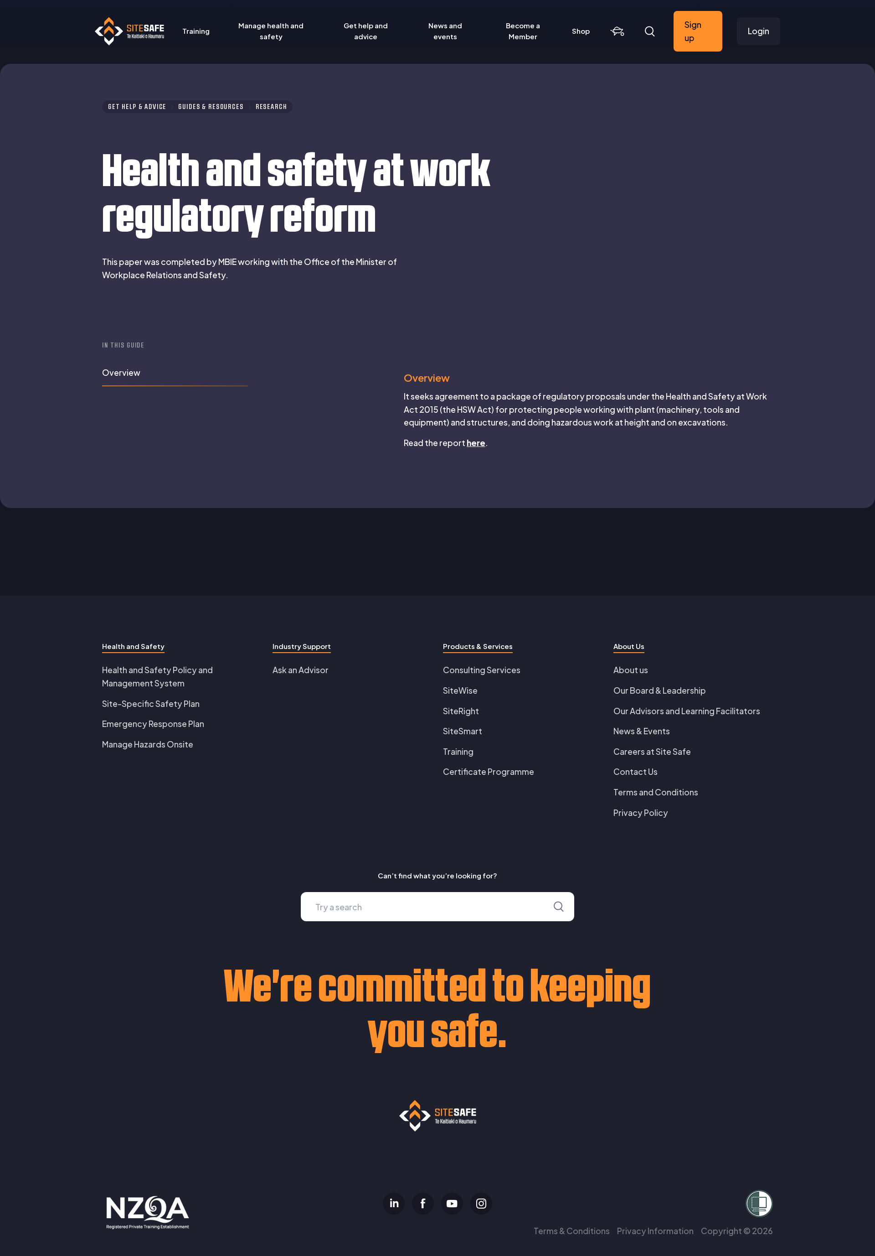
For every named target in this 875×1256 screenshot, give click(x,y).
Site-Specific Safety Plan (151, 703)
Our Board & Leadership (659, 690)
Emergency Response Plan (153, 723)
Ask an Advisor (301, 669)
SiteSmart (462, 731)
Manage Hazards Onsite (147, 744)
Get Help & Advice (137, 106)
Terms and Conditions (655, 792)
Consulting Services (481, 669)
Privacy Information (655, 1230)
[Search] (650, 31)
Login (758, 31)
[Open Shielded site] (663, 1203)
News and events (445, 30)
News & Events (641, 731)
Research (271, 106)
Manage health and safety (271, 30)
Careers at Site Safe (652, 751)
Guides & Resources (210, 106)
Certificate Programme (488, 771)
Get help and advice (366, 30)
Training (196, 30)
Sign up (693, 31)
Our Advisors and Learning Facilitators (686, 711)
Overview (121, 372)
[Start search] (559, 906)
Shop (581, 30)
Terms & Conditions (572, 1230)
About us (630, 669)
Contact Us (635, 771)
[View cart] (617, 31)
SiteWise (460, 690)
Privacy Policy (640, 812)
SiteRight (461, 711)
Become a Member (523, 30)
